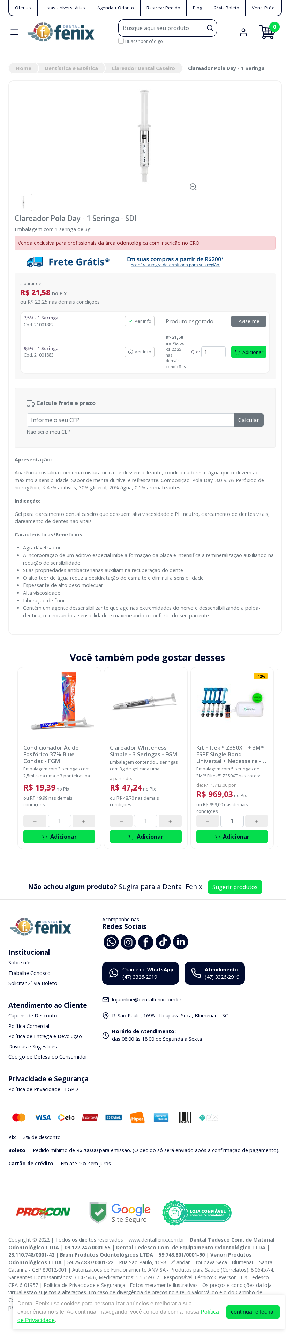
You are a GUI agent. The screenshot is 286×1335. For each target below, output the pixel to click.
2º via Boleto (226, 8)
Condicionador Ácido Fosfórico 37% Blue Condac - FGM (51, 755)
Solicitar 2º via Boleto (32, 983)
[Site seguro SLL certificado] (120, 1213)
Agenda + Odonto (115, 8)
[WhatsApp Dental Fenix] (111, 941)
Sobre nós (20, 962)
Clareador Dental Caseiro (143, 68)
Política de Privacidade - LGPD (43, 1089)
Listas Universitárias (64, 8)
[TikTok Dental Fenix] (163, 941)
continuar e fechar (253, 1312)
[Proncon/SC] (43, 1212)
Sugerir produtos (235, 887)
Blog (197, 8)
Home (23, 68)
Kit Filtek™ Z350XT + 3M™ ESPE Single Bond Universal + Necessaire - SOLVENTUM (230, 755)
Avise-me (249, 321)
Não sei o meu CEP (48, 431)
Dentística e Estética (71, 68)
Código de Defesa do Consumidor (47, 1057)
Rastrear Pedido (163, 8)
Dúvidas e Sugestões (32, 1046)
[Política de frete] (145, 261)
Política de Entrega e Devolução (45, 1036)
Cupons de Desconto (32, 1015)
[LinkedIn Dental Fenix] (180, 941)
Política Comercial (28, 1026)
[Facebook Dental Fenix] (146, 941)
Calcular (248, 420)
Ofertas (23, 8)
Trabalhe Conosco (29, 973)
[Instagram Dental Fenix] (128, 941)
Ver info (143, 321)
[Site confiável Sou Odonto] (197, 1213)
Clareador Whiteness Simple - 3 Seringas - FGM (143, 751)
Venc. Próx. (263, 8)
